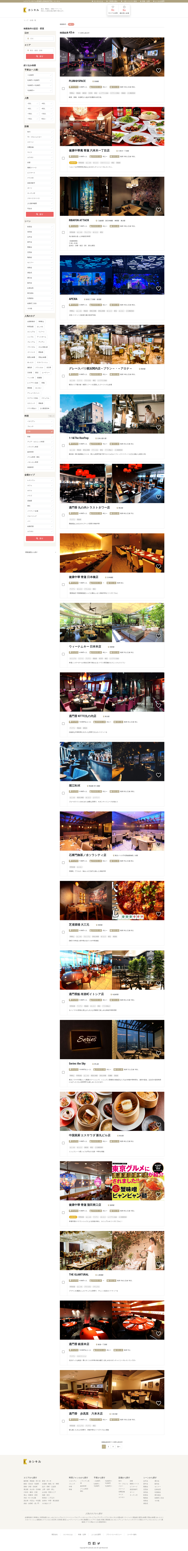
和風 (103, 1520)
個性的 (39, 1520)
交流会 (145, 1489)
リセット (51, 416)
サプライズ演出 (137, 1520)
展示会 (157, 1481)
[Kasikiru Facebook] (94, 1544)
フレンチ (72, 1484)
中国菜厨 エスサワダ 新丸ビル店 (96, 1135)
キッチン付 (133, 1495)
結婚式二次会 (159, 1498)
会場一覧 (33, 20)
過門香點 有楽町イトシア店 (94, 994)
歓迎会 (145, 1495)
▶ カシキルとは (97, 1)
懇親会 (145, 1486)
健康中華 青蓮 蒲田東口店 (91, 1204)
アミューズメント (125, 1520)
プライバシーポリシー (114, 1534)
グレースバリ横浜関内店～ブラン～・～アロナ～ (107, 368)
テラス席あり (91, 1522)
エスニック (157, 1520)
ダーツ (132, 1492)
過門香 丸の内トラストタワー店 (96, 507)
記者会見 (158, 1489)
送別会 (145, 1492)
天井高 (59, 1520)
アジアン (101, 1517)
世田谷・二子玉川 (48, 1498)
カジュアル (59, 1517)
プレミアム (93, 1517)
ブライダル (109, 1517)
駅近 (65, 1520)
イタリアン (73, 1481)
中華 (70, 1486)
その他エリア (46, 1503)
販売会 (157, 1484)
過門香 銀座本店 (88, 1344)
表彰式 (145, 1503)
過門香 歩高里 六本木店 (93, 1413)
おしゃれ (51, 1517)
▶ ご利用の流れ (112, 1)
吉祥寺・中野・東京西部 (50, 1501)
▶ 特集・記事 (145, 1)
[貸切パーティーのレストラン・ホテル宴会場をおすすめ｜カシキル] (31, 10)
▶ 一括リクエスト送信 (129, 1)
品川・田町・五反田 (49, 1486)
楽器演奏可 (133, 1489)
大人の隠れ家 (118, 1517)
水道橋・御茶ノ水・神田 (50, 1484)
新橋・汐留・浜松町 (30, 1486)
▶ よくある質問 (158, 1)
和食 (70, 1489)
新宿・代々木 (46, 1481)
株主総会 (158, 1495)
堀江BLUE (84, 785)
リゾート (67, 1517)
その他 (157, 1501)
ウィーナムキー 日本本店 (91, 646)
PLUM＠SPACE (84, 81)
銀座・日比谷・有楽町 (31, 1484)
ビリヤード (133, 1486)
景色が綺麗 (151, 1517)
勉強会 (145, 1498)
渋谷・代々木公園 (30, 1498)
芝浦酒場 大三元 (86, 924)
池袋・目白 (46, 1495)
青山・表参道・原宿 (30, 1495)
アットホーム (83, 1517)
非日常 (54, 1520)
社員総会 (158, 1492)
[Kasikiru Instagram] (89, 1544)
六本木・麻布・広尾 (30, 1492)
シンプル (74, 1517)
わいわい (114, 1520)
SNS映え (37, 1517)
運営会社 (55, 1534)
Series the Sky (84, 1063)
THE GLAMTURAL (86, 1274)
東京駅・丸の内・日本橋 (32, 1489)
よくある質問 (96, 1534)
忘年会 (145, 1481)
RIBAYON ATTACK (97, 220)
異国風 (108, 1520)
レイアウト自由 (95, 1520)
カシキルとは (68, 1534)
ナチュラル (148, 1520)
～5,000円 (97, 1481)
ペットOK (79, 1520)
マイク (121, 1494)
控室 (131, 1481)
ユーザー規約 (131, 1534)
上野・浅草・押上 (48, 1489)
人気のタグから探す (94, 1513)
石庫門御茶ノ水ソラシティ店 (103, 855)
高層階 (86, 1520)
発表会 (145, 1501)
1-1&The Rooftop (88, 438)
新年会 (145, 1484)
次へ (118, 1446)
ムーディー (71, 1520)
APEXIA (85, 299)
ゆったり (159, 1517)
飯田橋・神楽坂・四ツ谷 (32, 1481)
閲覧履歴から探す (31, 552)
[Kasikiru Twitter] (99, 1544)
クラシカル (47, 1520)
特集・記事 (82, 1534)
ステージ (122, 1489)
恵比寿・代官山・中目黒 (32, 1501)
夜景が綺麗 (143, 1517)
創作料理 (83, 1486)
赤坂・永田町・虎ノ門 (31, 1503)
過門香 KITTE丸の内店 (89, 716)
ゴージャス (128, 1517)
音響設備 (122, 1492)
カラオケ (122, 1497)
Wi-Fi (120, 1481)
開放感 (135, 1517)
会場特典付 (29, 1517)
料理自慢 (43, 1517)
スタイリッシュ (30, 1520)
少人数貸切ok (101, 1522)
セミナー (158, 1486)
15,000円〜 (108, 1486)
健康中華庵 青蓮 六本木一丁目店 (99, 150)
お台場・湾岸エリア (49, 1492)
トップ (26, 20)
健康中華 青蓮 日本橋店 (91, 577)
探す (41, 56)
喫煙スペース (134, 1484)
